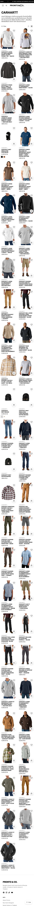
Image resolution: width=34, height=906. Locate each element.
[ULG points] (28, 5)
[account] (30, 5)
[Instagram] (6, 892)
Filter (4, 26)
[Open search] (6, 5)
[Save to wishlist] (14, 30)
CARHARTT (4, 50)
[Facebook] (4, 892)
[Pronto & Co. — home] (17, 5)
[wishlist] (26, 5)
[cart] (32, 5)
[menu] (2, 5)
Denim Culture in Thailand (10, 905)
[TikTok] (9, 892)
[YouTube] (12, 892)
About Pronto (6, 900)
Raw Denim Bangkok (8, 902)
